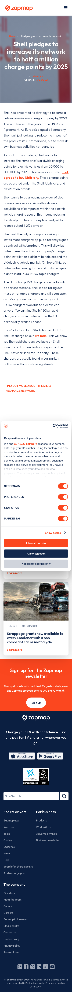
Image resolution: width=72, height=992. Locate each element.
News (12, 36)
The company (14, 884)
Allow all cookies (36, 543)
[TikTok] (45, 967)
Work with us (43, 827)
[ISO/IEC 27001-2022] (36, 776)
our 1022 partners (25, 443)
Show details (53, 532)
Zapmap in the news (15, 919)
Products (41, 820)
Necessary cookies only (36, 563)
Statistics (9, 847)
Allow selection (36, 553)
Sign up (36, 702)
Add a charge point (14, 873)
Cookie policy (11, 939)
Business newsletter (48, 840)
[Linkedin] (39, 967)
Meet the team (12, 899)
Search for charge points (18, 866)
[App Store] (22, 756)
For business (46, 812)
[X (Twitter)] (32, 967)
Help (6, 860)
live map (41, 336)
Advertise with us (46, 833)
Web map (9, 827)
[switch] (63, 497)
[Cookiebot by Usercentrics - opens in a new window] (52, 426)
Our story (9, 893)
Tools (6, 833)
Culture (7, 906)
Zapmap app (11, 820)
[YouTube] (52, 967)
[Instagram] (19, 967)
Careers (8, 912)
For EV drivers (14, 812)
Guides (7, 840)
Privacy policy (11, 945)
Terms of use (11, 952)
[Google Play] (50, 756)
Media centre (11, 926)
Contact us (10, 932)
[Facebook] (26, 967)
